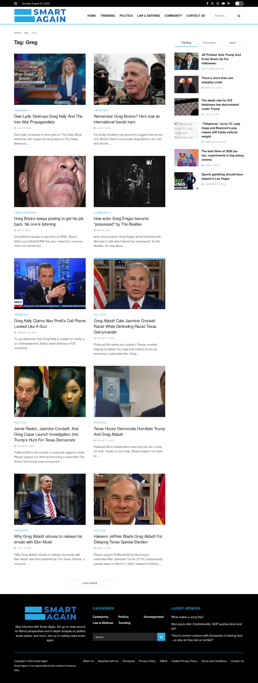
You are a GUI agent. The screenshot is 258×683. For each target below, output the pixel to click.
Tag (26, 32)
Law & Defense (148, 16)
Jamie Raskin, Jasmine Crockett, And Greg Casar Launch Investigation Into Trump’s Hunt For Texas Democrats (46, 434)
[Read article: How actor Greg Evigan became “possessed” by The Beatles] (129, 181)
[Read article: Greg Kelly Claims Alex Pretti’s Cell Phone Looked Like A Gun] (50, 283)
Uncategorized (154, 617)
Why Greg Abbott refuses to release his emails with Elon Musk (48, 539)
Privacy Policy (147, 661)
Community (173, 16)
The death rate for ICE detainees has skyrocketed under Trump (220, 104)
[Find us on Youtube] (223, 3)
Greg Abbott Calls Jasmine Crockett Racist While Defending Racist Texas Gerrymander (125, 326)
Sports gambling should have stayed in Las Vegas (222, 176)
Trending (107, 16)
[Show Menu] (15, 3)
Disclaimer (129, 661)
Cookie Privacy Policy (184, 661)
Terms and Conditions (214, 661)
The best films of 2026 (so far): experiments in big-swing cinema (223, 155)
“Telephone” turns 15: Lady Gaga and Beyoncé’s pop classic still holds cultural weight (221, 130)
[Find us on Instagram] (218, 3)
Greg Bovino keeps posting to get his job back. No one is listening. (48, 221)
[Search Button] (240, 15)
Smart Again (41, 661)
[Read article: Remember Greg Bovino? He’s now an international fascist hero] (129, 79)
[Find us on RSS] (229, 3)
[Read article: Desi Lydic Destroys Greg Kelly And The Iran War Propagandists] (50, 79)
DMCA (163, 661)
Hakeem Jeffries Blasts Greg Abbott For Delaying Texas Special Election (128, 539)
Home (91, 16)
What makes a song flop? (187, 617)
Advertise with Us (108, 661)
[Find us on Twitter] (212, 3)
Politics (126, 16)
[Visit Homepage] (40, 15)
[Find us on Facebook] (207, 3)
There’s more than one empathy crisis (217, 80)
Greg (34, 32)
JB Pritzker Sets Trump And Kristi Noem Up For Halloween (221, 58)
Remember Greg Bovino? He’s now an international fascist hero (127, 119)
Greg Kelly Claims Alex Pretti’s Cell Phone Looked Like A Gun (49, 323)
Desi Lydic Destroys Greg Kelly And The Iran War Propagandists (48, 119)
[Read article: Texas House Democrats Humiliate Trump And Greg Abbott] (129, 391)
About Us (88, 661)
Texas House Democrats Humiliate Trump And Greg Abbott (129, 431)
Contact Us (195, 16)
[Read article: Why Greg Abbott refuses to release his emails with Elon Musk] (50, 499)
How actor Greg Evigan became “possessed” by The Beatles (121, 221)
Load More (89, 583)
